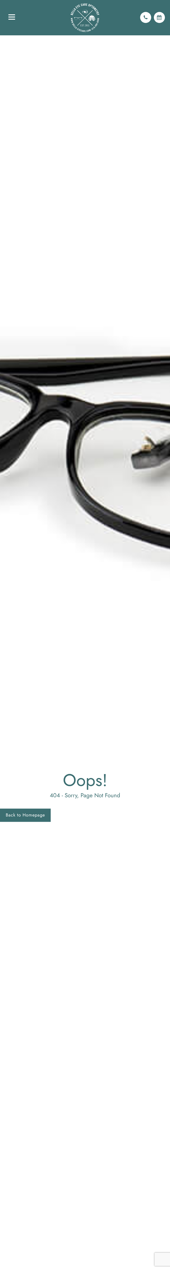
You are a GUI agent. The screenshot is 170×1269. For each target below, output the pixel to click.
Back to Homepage (25, 815)
